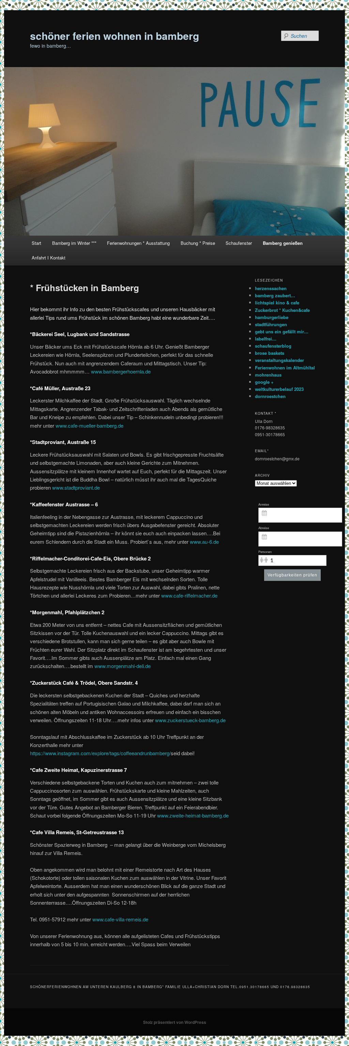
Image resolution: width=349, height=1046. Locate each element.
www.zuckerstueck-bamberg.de (190, 720)
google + (264, 382)
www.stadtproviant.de (76, 487)
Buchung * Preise (198, 243)
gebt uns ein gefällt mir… (281, 331)
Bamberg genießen (283, 243)
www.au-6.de (204, 541)
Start (36, 243)
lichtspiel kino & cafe (277, 302)
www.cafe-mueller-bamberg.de (89, 425)
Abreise (263, 527)
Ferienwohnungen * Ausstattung (138, 243)
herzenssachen (271, 288)
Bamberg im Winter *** (74, 243)
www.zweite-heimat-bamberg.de (193, 815)
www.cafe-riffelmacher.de (189, 595)
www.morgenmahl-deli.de (122, 665)
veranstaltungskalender (279, 360)
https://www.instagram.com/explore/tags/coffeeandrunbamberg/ (100, 753)
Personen (265, 551)
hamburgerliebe (271, 317)
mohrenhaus (268, 374)
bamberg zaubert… (275, 295)
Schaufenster (239, 243)
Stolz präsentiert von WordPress (174, 1022)
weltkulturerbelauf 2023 (279, 389)
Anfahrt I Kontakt (48, 257)
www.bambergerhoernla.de (121, 371)
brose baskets (269, 353)
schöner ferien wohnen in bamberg (114, 35)
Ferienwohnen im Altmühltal (285, 367)
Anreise (263, 504)
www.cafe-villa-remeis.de (120, 919)
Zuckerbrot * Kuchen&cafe (282, 310)
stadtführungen (271, 324)
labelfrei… (265, 338)
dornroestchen (270, 396)
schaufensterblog (273, 346)
